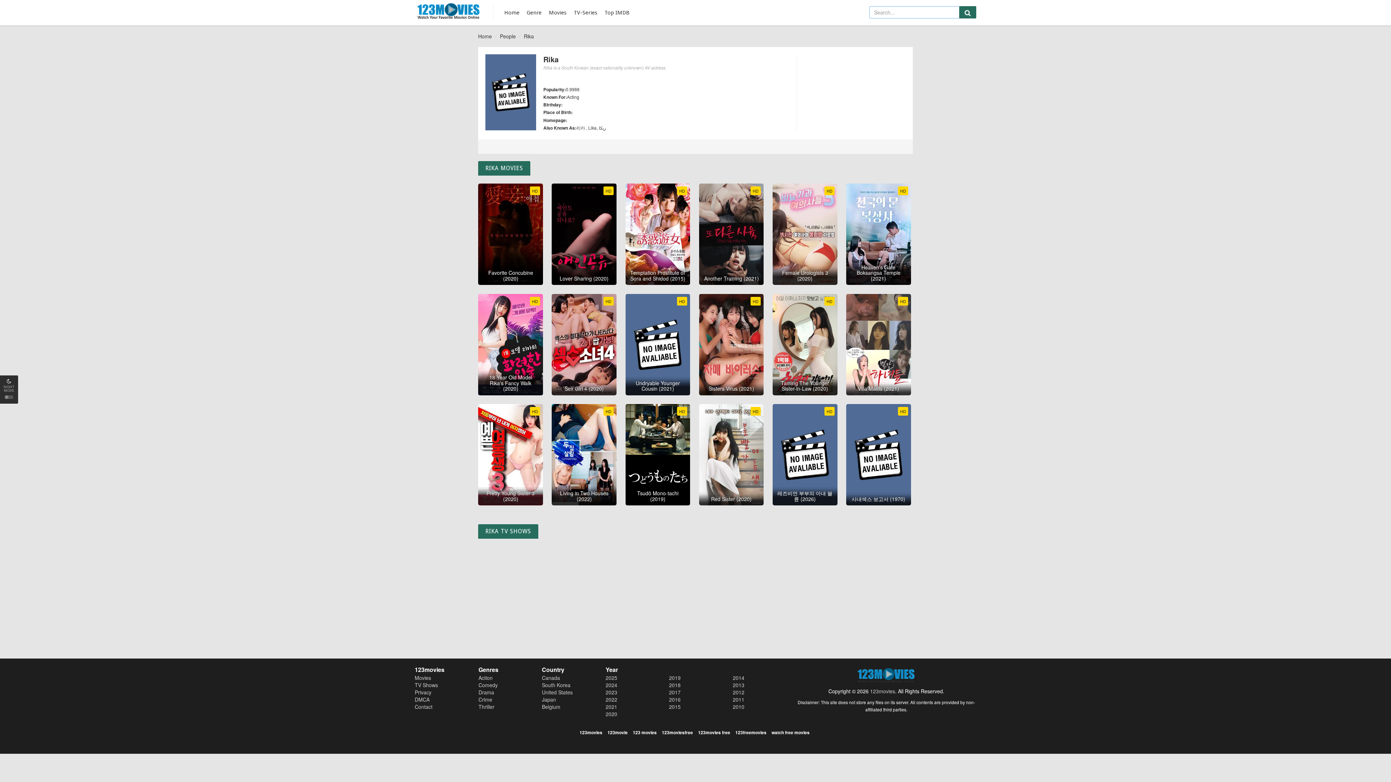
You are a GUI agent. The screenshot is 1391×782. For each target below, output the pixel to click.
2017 (675, 692)
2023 (611, 692)
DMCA (422, 699)
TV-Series (585, 12)
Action (486, 677)
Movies (558, 12)
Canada (551, 677)
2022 (611, 699)
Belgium (551, 706)
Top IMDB (617, 12)
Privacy (423, 692)
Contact (424, 706)
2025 (611, 677)
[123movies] (449, 11)
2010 (738, 706)
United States (557, 692)
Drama (486, 692)
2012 (738, 692)
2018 (675, 685)
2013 (738, 685)
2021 (611, 706)
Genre (534, 12)
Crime (485, 699)
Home (511, 12)
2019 (675, 677)
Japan (549, 699)
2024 (611, 685)
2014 (738, 677)
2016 (675, 699)
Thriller (486, 706)
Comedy (488, 685)
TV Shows (426, 685)
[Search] (967, 12)
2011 (738, 699)
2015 (675, 706)
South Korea (556, 685)
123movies (882, 691)
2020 (611, 714)
